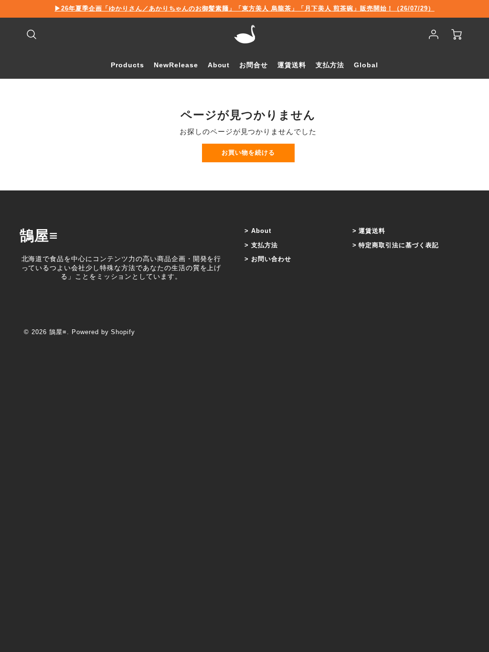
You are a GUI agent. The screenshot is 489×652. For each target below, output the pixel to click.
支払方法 (330, 65)
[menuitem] (127, 65)
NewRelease (176, 65)
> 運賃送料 (369, 230)
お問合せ (253, 65)
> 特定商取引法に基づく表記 (395, 245)
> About (257, 230)
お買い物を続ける (248, 152)
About (219, 65)
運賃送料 (291, 65)
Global (366, 65)
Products (127, 65)
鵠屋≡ (39, 235)
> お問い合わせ (267, 259)
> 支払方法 (261, 245)
